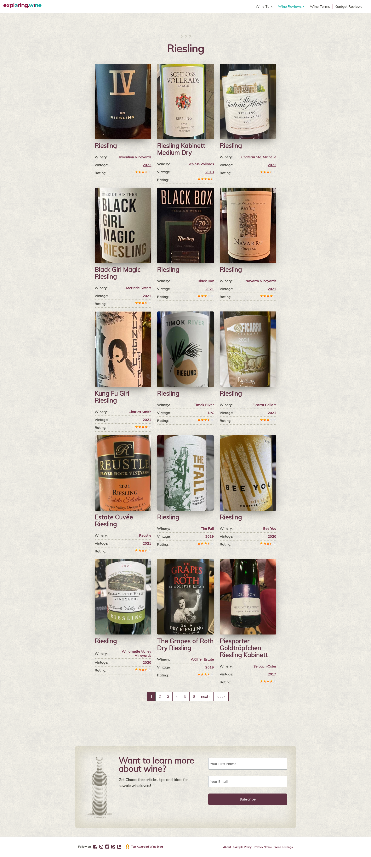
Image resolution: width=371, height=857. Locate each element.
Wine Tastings (283, 847)
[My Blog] (119, 846)
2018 (209, 172)
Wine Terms (320, 6)
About (227, 847)
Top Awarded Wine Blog (147, 846)
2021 (147, 296)
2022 (147, 165)
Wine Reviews (291, 6)
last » (221, 696)
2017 (272, 674)
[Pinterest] (113, 846)
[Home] (24, 5)
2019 (209, 536)
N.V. (211, 412)
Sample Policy (242, 847)
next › (205, 696)
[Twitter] (107, 846)
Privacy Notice (263, 847)
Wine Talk (264, 6)
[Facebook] (95, 846)
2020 (272, 536)
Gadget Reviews (348, 6)
